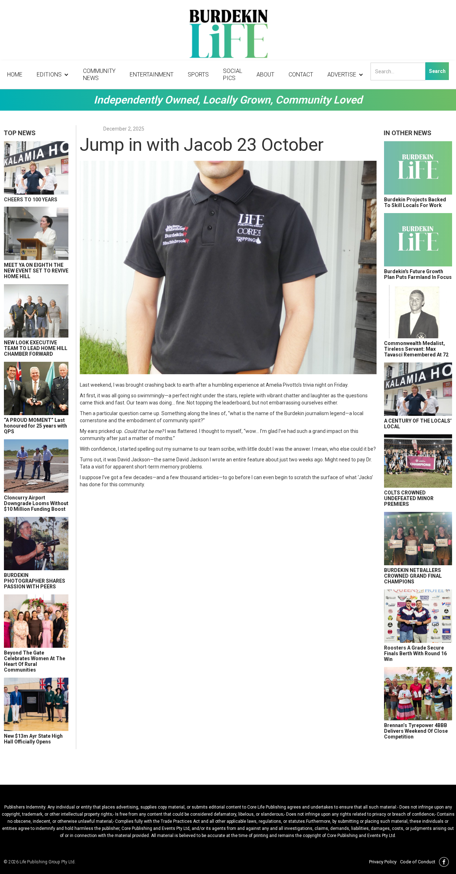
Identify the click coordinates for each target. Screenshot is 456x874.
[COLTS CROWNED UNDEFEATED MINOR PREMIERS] (418, 461)
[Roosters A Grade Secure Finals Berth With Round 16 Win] (418, 616)
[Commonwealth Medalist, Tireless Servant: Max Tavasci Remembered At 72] (418, 311)
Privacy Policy (383, 861)
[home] (228, 35)
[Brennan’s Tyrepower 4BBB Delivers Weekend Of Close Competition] (418, 693)
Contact (301, 74)
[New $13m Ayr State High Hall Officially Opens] (36, 704)
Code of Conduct (417, 861)
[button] (53, 74)
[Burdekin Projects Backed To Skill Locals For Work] (418, 168)
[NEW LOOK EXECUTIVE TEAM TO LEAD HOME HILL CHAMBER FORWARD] (36, 311)
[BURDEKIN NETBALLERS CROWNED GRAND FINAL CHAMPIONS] (418, 538)
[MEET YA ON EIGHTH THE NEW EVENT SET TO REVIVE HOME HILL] (36, 233)
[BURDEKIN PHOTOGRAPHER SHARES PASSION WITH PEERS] (36, 543)
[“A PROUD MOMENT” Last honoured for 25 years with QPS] (36, 388)
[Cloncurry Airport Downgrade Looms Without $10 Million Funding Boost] (36, 466)
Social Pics (232, 74)
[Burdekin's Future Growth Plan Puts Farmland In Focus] (418, 239)
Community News (99, 74)
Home (14, 74)
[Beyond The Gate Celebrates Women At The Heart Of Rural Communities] (36, 621)
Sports (198, 74)
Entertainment (151, 74)
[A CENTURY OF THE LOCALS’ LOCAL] (418, 389)
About (265, 74)
